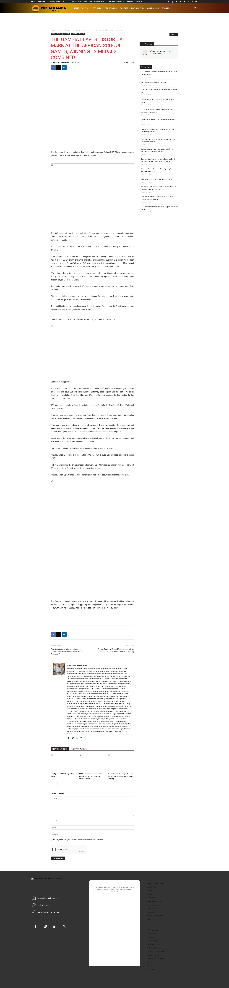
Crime (149, 923)
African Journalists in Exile (97, 2)
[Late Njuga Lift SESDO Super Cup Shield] (64, 763)
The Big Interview (153, 955)
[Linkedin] (176, 1)
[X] (192, 1)
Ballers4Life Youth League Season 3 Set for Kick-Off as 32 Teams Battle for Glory (120, 776)
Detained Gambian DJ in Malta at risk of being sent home (157, 101)
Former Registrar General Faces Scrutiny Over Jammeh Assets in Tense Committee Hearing (116, 650)
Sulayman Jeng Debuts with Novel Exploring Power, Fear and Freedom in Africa (159, 170)
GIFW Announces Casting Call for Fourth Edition (156, 179)
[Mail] (180, 1)
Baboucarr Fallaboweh (61, 62)
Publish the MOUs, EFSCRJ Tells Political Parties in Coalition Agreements (157, 130)
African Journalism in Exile (161, 51)
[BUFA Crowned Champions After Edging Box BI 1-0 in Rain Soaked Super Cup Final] (92, 763)
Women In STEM (152, 966)
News (85, 8)
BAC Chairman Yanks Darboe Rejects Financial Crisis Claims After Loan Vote (158, 140)
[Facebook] (168, 1)
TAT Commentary (153, 930)
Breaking (150, 894)
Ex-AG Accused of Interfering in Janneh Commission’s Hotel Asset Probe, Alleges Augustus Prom (67, 651)
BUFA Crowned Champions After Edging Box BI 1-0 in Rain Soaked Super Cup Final (90, 776)
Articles (97, 8)
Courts (149, 919)
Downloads (129, 2)
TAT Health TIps (152, 941)
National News (152, 909)
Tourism (150, 962)
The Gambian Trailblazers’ (156, 959)
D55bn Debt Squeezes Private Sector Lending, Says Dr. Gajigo (159, 121)
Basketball (66, 33)
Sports (165, 8)
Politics (124, 8)
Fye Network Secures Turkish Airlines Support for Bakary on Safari (159, 208)
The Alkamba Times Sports (156, 952)
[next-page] (56, 783)
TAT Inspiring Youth (154, 944)
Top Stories (111, 8)
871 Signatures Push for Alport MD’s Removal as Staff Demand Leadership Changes (158, 188)
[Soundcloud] (184, 1)
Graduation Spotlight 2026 (115, 2)
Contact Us (138, 2)
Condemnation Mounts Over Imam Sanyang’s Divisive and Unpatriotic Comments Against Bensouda (158, 160)
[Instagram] (172, 1)
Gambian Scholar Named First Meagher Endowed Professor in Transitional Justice (157, 150)
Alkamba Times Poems (155, 916)
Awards (150, 891)
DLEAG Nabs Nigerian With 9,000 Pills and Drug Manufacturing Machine (156, 111)
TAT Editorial (151, 934)
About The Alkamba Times (78, 2)
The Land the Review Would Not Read (153, 82)
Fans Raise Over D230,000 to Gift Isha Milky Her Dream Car (159, 91)
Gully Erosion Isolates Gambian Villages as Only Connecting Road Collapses (157, 198)
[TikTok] (188, 1)
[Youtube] (196, 1)
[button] (195, 8)
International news (153, 905)
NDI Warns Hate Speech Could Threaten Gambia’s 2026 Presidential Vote (159, 73)
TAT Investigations (153, 948)
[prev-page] (52, 783)
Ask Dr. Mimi (153, 8)
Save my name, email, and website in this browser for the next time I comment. (78, 840)
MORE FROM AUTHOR (78, 749)
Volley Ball (74, 33)
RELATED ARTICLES (59, 749)
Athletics (67, 30)
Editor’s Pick (137, 8)
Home (76, 8)
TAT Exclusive (151, 937)
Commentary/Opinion (154, 901)
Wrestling (81, 33)
